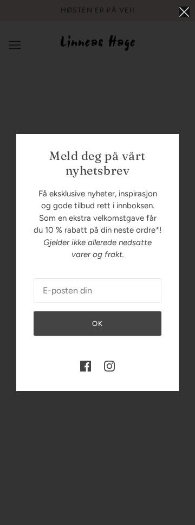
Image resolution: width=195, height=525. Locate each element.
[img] (86, 366)
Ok (97, 323)
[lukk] (184, 11)
